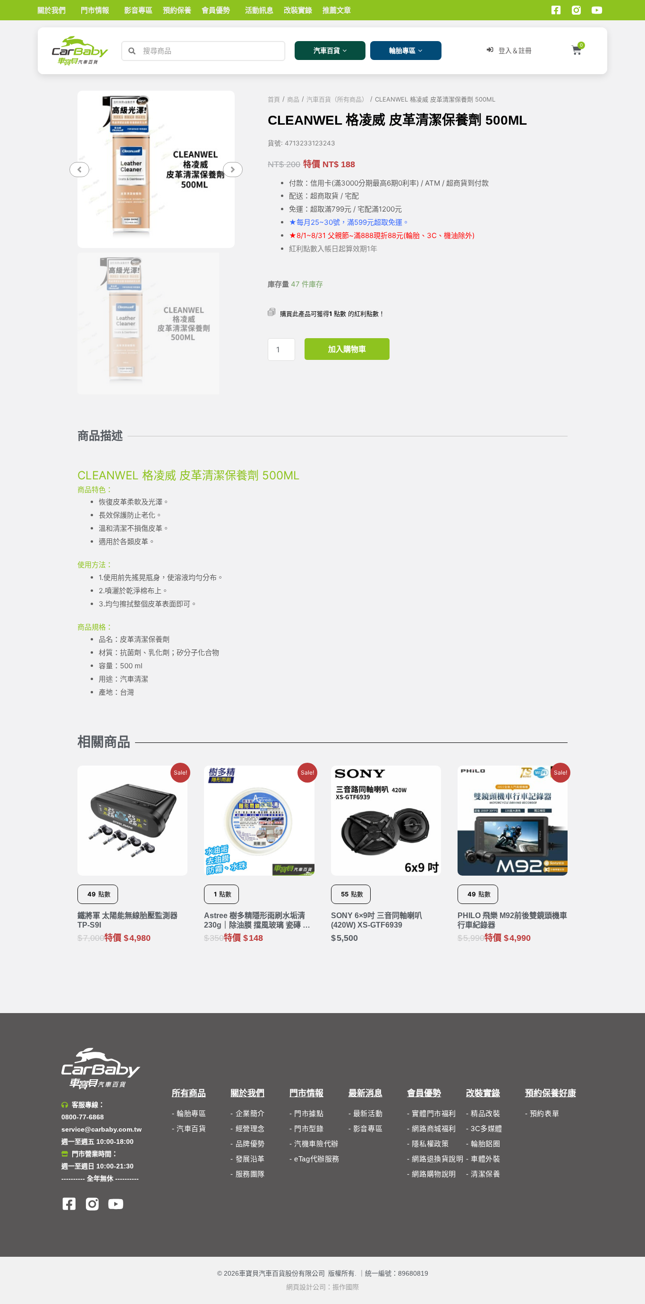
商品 (293, 99)
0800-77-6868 (82, 1117)
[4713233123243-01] (156, 169)
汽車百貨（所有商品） (337, 99)
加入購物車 (347, 349)
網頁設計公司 (306, 1287)
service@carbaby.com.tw (101, 1129)
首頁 (274, 99)
